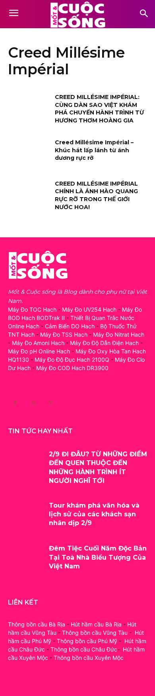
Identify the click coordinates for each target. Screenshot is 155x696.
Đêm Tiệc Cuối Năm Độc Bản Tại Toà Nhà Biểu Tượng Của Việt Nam (98, 557)
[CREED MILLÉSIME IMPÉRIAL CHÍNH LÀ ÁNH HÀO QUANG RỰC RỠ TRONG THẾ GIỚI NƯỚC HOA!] (29, 194)
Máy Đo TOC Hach (32, 309)
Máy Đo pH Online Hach (39, 351)
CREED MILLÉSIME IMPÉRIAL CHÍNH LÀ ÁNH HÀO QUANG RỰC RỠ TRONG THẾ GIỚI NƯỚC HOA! (96, 195)
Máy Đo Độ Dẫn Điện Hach (104, 342)
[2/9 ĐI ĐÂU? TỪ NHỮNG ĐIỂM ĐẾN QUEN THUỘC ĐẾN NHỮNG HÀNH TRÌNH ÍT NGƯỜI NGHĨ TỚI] (25, 464)
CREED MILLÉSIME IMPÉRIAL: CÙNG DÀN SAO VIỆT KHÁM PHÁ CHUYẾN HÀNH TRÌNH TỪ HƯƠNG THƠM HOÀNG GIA (99, 108)
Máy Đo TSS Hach (63, 334)
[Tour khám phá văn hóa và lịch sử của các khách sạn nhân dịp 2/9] (25, 515)
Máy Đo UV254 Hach (89, 309)
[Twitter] (51, 403)
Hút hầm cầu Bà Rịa (96, 624)
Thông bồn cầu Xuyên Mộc (89, 657)
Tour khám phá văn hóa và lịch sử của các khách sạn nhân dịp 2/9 (94, 514)
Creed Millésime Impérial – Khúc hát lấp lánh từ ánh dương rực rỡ (94, 150)
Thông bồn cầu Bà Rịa (36, 624)
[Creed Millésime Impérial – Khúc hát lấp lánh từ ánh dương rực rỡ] (29, 153)
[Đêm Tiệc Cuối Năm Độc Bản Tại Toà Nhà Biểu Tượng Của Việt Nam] (25, 558)
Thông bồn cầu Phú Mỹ (87, 641)
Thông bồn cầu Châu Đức (83, 649)
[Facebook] (15, 403)
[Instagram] (33, 403)
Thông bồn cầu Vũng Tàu (95, 632)
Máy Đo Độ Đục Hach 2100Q (72, 359)
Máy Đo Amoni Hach (38, 342)
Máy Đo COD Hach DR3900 (72, 367)
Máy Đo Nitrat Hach (118, 334)
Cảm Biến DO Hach (70, 326)
